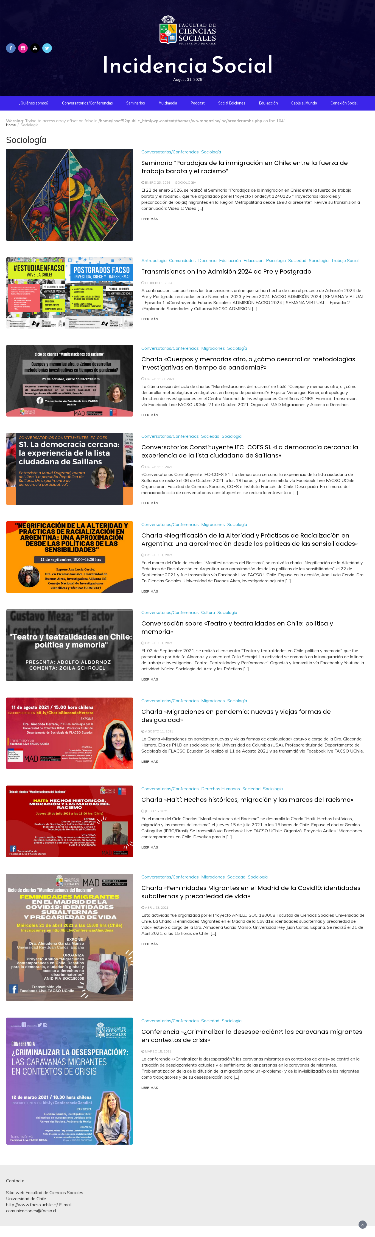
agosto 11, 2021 (159, 731)
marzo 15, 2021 (158, 1051)
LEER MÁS (149, 219)
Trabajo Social (345, 260)
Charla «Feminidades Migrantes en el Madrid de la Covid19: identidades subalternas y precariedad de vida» (250, 892)
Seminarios (135, 103)
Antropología (154, 260)
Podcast (198, 103)
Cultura (208, 612)
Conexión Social (344, 103)
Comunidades (182, 260)
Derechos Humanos (220, 788)
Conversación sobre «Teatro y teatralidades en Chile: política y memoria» (237, 627)
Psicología (276, 260)
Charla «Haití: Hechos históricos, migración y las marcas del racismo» (247, 799)
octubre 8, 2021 (159, 467)
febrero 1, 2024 (158, 283)
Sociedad (297, 260)
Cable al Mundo (304, 103)
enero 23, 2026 (157, 182)
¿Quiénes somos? (34, 103)
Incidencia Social (187, 65)
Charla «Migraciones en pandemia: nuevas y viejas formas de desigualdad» (236, 715)
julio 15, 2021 (156, 811)
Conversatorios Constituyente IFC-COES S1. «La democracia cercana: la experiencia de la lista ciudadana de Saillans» (249, 451)
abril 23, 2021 (157, 907)
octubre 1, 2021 (159, 555)
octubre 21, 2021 (160, 379)
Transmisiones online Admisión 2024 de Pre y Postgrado (226, 271)
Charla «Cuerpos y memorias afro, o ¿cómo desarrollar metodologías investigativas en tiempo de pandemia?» (248, 363)
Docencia (207, 260)
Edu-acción (268, 103)
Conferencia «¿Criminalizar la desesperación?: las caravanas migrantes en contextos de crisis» (251, 1035)
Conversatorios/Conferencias (87, 103)
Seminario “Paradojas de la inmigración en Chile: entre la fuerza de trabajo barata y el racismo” (244, 167)
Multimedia (167, 103)
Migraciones (213, 348)
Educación (254, 260)
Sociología (211, 152)
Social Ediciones (231, 103)
